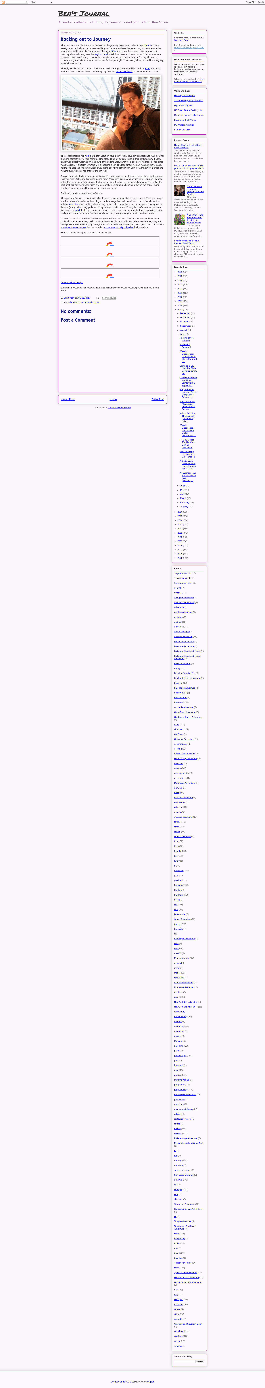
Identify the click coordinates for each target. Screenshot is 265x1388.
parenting (178, 1046)
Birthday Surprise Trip (184, 673)
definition (178, 763)
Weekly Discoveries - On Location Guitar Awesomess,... (188, 430)
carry (176, 724)
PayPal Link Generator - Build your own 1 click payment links (189, 166)
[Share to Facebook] (111, 298)
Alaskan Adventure (183, 612)
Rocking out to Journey (187, 339)
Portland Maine (181, 1080)
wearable (178, 1319)
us (98, 302)
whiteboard (179, 1331)
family (177, 822)
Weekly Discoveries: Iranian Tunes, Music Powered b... (188, 356)
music (177, 992)
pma (176, 1070)
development (180, 773)
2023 (180, 284)
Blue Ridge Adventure (184, 688)
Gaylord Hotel (101, 54)
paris (176, 1050)
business (178, 702)
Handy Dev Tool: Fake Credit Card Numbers (188, 146)
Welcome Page (181, 40)
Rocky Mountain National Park (189, 1143)
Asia (87, 156)
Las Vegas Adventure (184, 938)
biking (177, 668)
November (185, 317)
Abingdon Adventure (184, 597)
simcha (177, 1199)
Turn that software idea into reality (189, 80)
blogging (178, 683)
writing (177, 1341)
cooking (178, 749)
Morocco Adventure (183, 987)
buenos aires (180, 697)
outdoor (178, 1021)
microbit (178, 963)
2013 (180, 524)
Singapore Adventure (184, 1204)
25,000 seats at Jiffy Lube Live (118, 227)
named (177, 997)
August (184, 330)
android (178, 622)
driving (177, 792)
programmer (180, 1084)
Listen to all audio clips (72, 282)
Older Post (158, 399)
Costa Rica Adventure (184, 753)
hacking (178, 885)
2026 (180, 272)
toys (176, 1248)
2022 (180, 288)
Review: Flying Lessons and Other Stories (187, 454)
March (183, 498)
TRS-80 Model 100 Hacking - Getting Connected (187, 444)
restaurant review (182, 1119)
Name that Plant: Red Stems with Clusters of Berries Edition (195, 219)
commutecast (180, 744)
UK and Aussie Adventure (186, 1277)
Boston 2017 (180, 692)
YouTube (79, 210)
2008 (180, 545)
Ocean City (179, 1011)
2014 (180, 520)
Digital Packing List (183, 105)
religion (177, 1114)
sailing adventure (182, 1170)
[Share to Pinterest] (114, 298)
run (175, 1155)
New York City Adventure (186, 1002)
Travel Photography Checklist (188, 100)
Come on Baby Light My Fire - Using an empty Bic (188, 370)
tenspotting (179, 1238)
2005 (180, 558)
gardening (179, 870)
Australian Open (182, 631)
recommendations (86, 302)
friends (177, 851)
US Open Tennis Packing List (188, 110)
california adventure (183, 707)
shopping (178, 1189)
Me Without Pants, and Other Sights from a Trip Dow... (188, 381)
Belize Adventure (182, 663)
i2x (175, 904)
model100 (179, 977)
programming (180, 1089)
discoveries (179, 778)
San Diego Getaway (184, 1175)
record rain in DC (124, 71)
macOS (177, 953)
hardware (178, 895)
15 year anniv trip (182, 583)
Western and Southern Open (188, 1324)
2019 (180, 301)
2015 (180, 516)
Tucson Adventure (183, 1263)
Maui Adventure (181, 958)
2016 (180, 512)
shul (176, 1194)
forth (176, 846)
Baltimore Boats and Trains (187, 651)
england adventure (183, 817)
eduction (178, 807)
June (183, 485)
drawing (178, 788)
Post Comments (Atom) (119, 407)
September (186, 326)
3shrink (177, 588)
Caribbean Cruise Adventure (188, 717)
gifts (176, 875)
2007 (180, 549)
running (178, 1160)
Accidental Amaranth (185, 345)
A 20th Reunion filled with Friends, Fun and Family (195, 190)
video (176, 1314)
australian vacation (183, 636)
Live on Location (182, 129)
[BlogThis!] (106, 298)
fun (175, 856)
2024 (180, 280)
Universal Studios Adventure (188, 1282)
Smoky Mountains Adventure (188, 1209)
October (184, 321)
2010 (180, 537)
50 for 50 (178, 592)
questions (179, 1104)
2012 (180, 528)
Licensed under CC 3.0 (122, 1381)
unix (176, 1289)
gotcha (177, 880)
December (185, 313)
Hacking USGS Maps (184, 95)
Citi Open (178, 734)
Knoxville (178, 929)
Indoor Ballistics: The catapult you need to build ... (187, 417)
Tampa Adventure (182, 1221)
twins (176, 1267)
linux (176, 948)
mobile (177, 973)
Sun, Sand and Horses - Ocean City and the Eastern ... (188, 393)
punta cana (179, 1099)
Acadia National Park (184, 602)
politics (177, 1075)
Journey (148, 45)
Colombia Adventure (184, 739)
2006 (180, 553)
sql (175, 1216)
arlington (72, 302)
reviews (178, 1133)
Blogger (150, 1381)
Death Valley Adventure (185, 758)
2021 (180, 293)
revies (177, 1123)
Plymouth (178, 1065)
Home (113, 399)
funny (177, 861)
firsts (176, 826)
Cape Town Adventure (185, 712)
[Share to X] (109, 298)
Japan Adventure (182, 919)
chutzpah (178, 729)
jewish (177, 924)
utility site (178, 1304)
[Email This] (103, 298)
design (177, 768)
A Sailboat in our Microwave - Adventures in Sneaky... (187, 405)
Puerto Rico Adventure (185, 1094)
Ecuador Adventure (183, 797)
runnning (178, 1165)
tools (176, 1243)
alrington (178, 617)
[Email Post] (97, 298)
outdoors (178, 1026)
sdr (175, 1184)
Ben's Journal (84, 13)
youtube (178, 1346)
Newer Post (68, 399)
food (176, 841)
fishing (177, 831)
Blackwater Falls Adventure (187, 678)
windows (178, 1336)
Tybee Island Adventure (185, 1272)
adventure (179, 607)
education (179, 802)
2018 (180, 305)
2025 (180, 276)
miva (176, 968)
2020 (180, 297)
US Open (178, 1299)
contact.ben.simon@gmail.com (189, 47)
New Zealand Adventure (186, 1007)
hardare (178, 890)
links (176, 943)
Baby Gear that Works (185, 120)
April (182, 494)
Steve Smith (74, 204)
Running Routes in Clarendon (188, 115)
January (184, 506)
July (182, 334)
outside (177, 1036)
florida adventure (182, 836)
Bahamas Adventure (184, 641)
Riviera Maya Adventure (185, 1138)
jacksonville (179, 914)
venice (177, 1309)
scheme (178, 1180)
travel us (178, 1258)
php (176, 1060)
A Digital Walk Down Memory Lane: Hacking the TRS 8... (188, 465)
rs (175, 1150)
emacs (177, 812)
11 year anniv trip (182, 578)
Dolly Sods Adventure (184, 783)
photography (180, 1055)
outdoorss (179, 1031)
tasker (177, 1233)
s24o (147, 68)
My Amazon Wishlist (184, 125)
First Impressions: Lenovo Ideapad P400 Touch (186, 242)
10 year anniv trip (182, 573)
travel (177, 1253)
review (177, 1128)
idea (176, 909)
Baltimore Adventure (184, 646)
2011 (180, 533)
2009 (180, 541)
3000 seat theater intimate (73, 227)
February (185, 502)
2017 (180, 309)
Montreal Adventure (183, 982)
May (182, 490)
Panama (178, 1041)
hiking (177, 899)
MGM (113, 51)
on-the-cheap (180, 1016)
